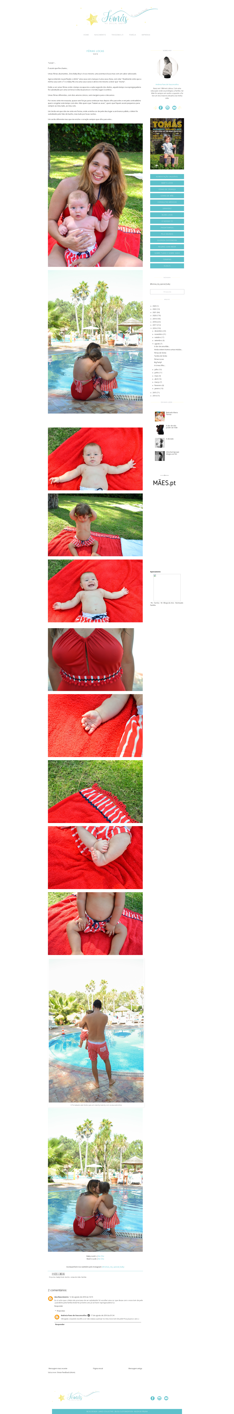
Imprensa (146, 35)
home (86, 35)
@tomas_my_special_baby (160, 284)
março (157, 382)
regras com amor (167, 247)
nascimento (100, 35)
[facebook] (161, 108)
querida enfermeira (167, 240)
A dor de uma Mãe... (162, 346)
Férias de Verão (160, 353)
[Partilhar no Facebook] (61, 1274)
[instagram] (168, 108)
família (83, 1277)
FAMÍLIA (132, 35)
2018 (155, 322)
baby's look (60, 1277)
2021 (155, 312)
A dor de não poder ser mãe (172, 427)
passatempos (167, 227)
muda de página (141, 1411)
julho (157, 369)
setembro (158, 340)
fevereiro (158, 385)
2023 (155, 306)
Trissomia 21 (118, 35)
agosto (157, 344)
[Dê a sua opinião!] (55, 1274)
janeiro (157, 388)
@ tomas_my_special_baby (113, 1267)
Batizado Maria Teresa (172, 413)
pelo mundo (167, 234)
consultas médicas (167, 202)
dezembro (159, 331)
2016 (155, 328)
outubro (158, 337)
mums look (167, 215)
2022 (155, 309)
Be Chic (101, 1256)
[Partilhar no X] (58, 1274)
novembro (159, 334)
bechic (67, 1277)
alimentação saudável (167, 176)
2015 (155, 392)
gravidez (167, 208)
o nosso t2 (167, 221)
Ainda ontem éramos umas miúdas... (168, 349)
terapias (167, 259)
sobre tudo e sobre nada (167, 253)
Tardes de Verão (160, 356)
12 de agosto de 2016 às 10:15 (81, 1297)
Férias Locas (159, 359)
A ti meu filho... (159, 365)
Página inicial (98, 1368)
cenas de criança (167, 189)
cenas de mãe (76, 1277)
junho (157, 372)
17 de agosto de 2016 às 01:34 (102, 1315)
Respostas (61, 1311)
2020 (155, 315)
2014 (155, 396)
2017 (155, 325)
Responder (58, 1306)
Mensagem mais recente (58, 1368)
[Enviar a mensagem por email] (53, 1274)
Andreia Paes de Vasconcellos (74, 1315)
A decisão (170, 439)
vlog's (167, 266)
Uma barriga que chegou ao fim (172, 453)
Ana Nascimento (61, 1297)
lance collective (105, 1411)
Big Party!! (158, 362)
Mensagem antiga (135, 1368)
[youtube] (175, 108)
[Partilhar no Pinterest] (63, 1274)
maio (157, 376)
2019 (155, 319)
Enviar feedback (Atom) (66, 1372)
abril (156, 379)
